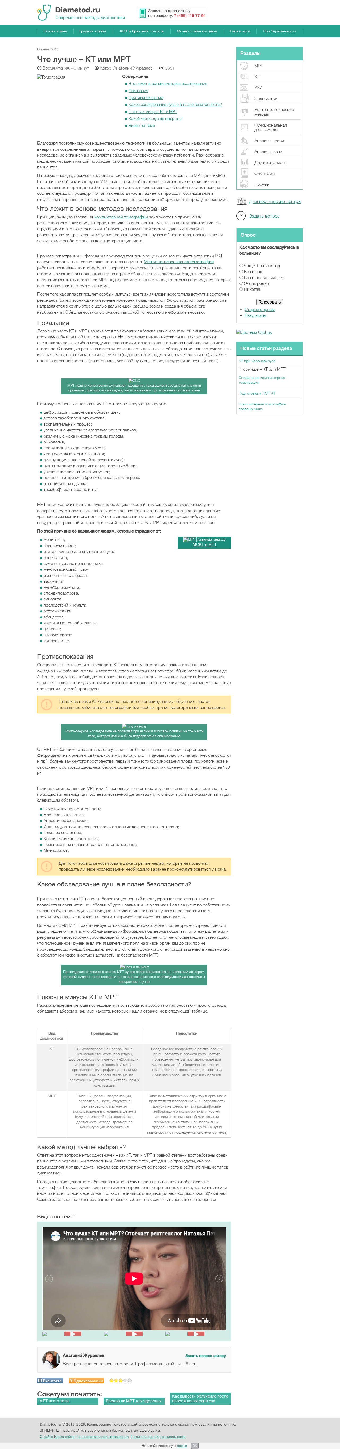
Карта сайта (64, 1436)
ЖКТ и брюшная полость (142, 31)
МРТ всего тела (54, 1401)
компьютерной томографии (121, 217)
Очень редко (256, 283)
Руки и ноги (240, 31)
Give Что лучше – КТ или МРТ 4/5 (125, 1380)
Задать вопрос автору (205, 1355)
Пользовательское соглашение (102, 1436)
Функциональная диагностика (270, 127)
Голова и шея (55, 31)
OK (195, 1446)
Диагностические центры (275, 201)
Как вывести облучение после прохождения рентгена (200, 1398)
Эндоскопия (266, 98)
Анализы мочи (268, 151)
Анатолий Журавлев (133, 68)
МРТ (258, 66)
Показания (138, 90)
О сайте (46, 1436)
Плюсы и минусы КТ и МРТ (153, 111)
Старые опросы (260, 309)
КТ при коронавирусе (257, 361)
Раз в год (253, 271)
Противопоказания (146, 97)
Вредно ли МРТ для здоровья (134, 1401)
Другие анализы (269, 162)
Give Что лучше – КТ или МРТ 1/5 (111, 1380)
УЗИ (258, 87)
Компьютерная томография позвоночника (262, 406)
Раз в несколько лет (264, 277)
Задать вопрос (264, 216)
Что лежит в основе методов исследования (168, 83)
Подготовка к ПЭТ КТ (257, 393)
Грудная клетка (92, 31)
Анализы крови (269, 141)
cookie (182, 1446)
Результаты (255, 315)
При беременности (279, 31)
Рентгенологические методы (274, 112)
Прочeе (261, 184)
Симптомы (264, 173)
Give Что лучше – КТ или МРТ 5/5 (130, 1380)
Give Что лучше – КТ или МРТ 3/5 (120, 1380)
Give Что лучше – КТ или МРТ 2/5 (116, 1380)
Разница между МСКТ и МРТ (209, 542)
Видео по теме (142, 125)
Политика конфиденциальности (158, 1436)
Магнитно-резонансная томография (179, 261)
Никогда (252, 289)
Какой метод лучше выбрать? (156, 118)
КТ (257, 77)
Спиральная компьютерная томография (262, 379)
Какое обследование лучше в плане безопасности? (175, 104)
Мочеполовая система (197, 31)
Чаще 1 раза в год (262, 265)
